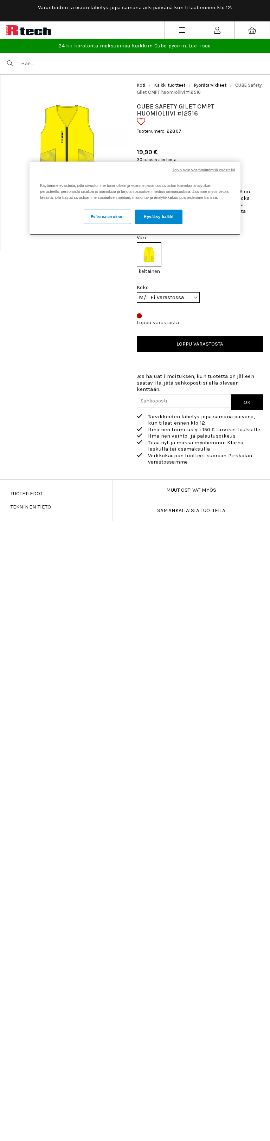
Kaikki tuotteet (170, 85)
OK (247, 402)
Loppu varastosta (199, 344)
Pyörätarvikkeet (210, 85)
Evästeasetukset (107, 216)
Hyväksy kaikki (159, 216)
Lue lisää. (200, 45)
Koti (141, 85)
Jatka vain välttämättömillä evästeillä (203, 170)
